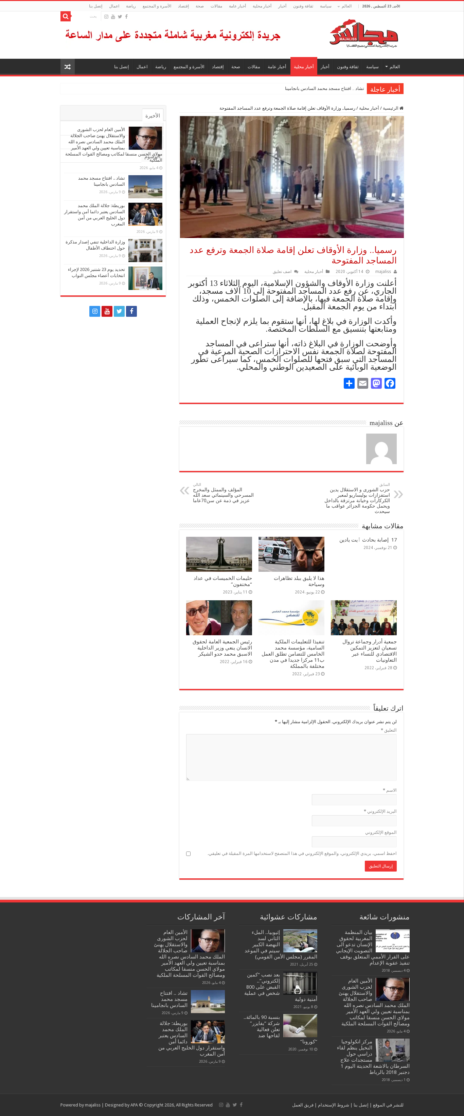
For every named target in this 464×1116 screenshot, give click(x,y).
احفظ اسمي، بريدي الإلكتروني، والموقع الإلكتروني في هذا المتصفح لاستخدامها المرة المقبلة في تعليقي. (302, 853)
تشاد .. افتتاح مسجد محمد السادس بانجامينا (324, 88)
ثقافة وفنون (303, 6)
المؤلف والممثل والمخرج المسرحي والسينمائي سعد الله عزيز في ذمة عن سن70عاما (223, 492)
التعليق (389, 730)
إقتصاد (183, 6)
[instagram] (106, 17)
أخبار (282, 6)
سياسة (326, 6)
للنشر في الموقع (388, 1105)
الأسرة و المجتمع (157, 6)
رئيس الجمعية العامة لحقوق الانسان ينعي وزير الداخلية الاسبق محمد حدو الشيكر (222, 648)
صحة (200, 6)
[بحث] (65, 16)
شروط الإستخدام (333, 1105)
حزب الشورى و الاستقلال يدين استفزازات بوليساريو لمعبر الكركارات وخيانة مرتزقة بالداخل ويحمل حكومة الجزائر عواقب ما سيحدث (357, 498)
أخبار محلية (262, 6)
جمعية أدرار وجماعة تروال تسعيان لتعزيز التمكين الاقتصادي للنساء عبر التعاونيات (369, 651)
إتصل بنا (95, 6)
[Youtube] (113, 17)
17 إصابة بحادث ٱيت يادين (368, 540)
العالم (347, 6)
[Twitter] (120, 17)
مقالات (216, 6)
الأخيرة (152, 116)
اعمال (114, 6)
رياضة (131, 6)
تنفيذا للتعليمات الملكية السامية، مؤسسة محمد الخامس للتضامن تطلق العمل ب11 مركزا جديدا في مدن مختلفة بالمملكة (293, 654)
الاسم (390, 790)
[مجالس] (339, 32)
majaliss (383, 271)
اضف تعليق (282, 271)
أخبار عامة (237, 6)
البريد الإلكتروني (380, 811)
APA (134, 1105)
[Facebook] (126, 17)
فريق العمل (303, 1105)
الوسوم (152, 156)
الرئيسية (391, 108)
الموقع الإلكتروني (381, 832)
